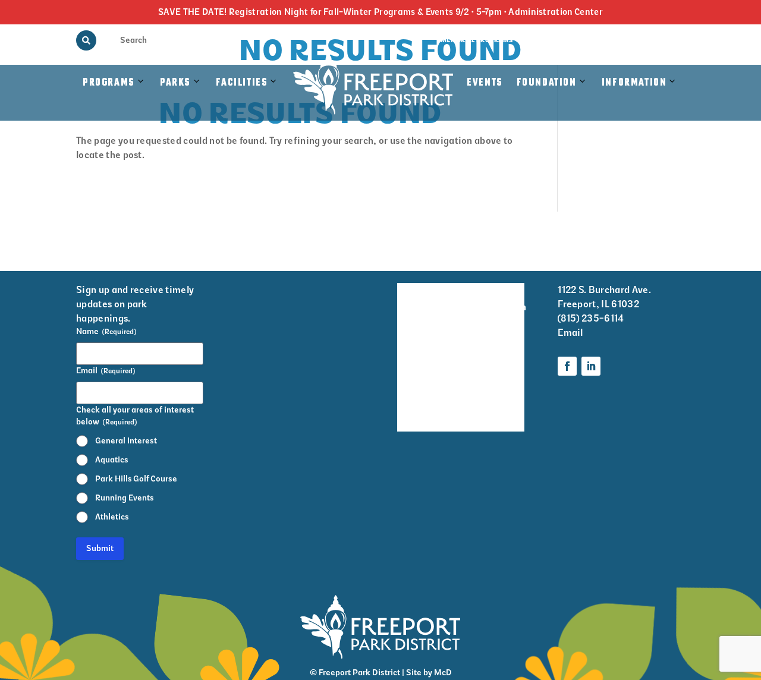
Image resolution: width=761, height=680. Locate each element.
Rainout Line (611, 40)
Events (485, 82)
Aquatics (111, 460)
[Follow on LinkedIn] (590, 366)
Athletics (112, 517)
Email (570, 332)
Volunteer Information (500, 299)
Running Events (124, 498)
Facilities (247, 95)
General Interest (126, 441)
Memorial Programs (476, 40)
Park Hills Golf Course (136, 479)
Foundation (547, 82)
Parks (175, 82)
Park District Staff (414, 370)
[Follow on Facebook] (567, 366)
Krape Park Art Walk (498, 338)
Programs (109, 82)
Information (634, 82)
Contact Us (665, 40)
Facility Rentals (413, 299)
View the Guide (551, 40)
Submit (100, 548)
